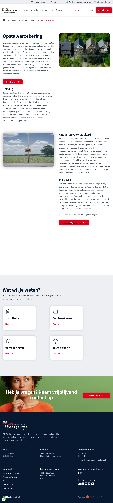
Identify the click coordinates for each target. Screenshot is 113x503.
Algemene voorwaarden (13, 472)
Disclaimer (7, 480)
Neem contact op (96, 395)
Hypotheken (47, 10)
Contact (91, 10)
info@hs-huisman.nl (40, 2)
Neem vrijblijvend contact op (74, 222)
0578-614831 (58, 2)
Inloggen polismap (103, 2)
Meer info (9, 324)
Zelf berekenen (60, 10)
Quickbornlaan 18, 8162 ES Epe (80, 2)
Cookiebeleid (8, 488)
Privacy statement (10, 476)
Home (26, 10)
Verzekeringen (73, 10)
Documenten (8, 484)
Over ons (83, 10)
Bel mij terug (103, 10)
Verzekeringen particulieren (29, 20)
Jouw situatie (35, 10)
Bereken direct (12, 81)
